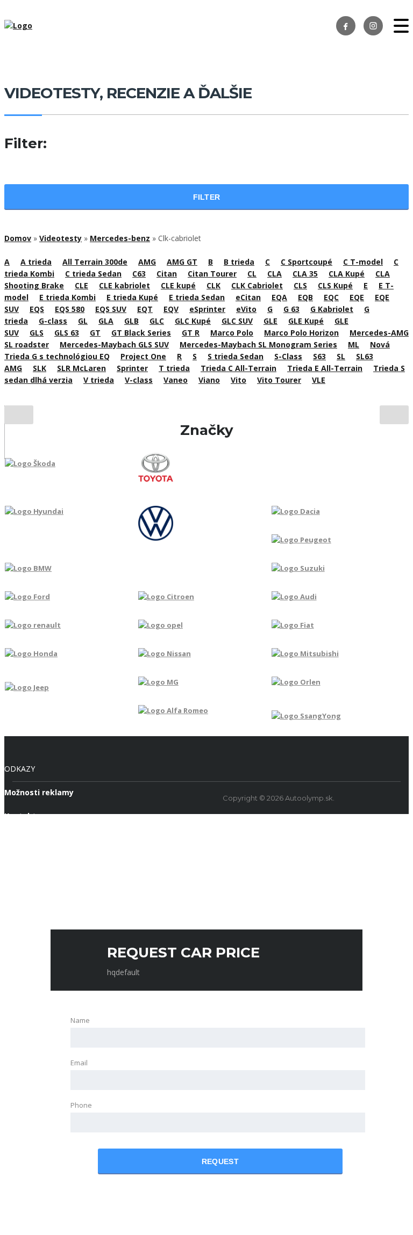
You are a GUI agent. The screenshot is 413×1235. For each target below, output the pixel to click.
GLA (105, 321)
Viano (209, 380)
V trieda (98, 380)
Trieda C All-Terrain (238, 368)
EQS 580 (69, 309)
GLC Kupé (193, 321)
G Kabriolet (331, 309)
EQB (305, 297)
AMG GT (182, 262)
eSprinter (207, 309)
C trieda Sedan (93, 273)
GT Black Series (141, 333)
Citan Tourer (212, 273)
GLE (270, 321)
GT (95, 333)
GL (83, 321)
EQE (357, 297)
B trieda (239, 262)
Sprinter (132, 368)
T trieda (174, 368)
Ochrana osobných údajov (54, 839)
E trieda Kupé (132, 297)
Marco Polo (231, 333)
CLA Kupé (347, 273)
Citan (166, 273)
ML (353, 344)
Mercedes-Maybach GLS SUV (114, 344)
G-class (53, 321)
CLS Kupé (335, 285)
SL (341, 356)
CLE (81, 285)
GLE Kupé (306, 321)
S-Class (288, 356)
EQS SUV (110, 309)
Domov (17, 238)
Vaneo (175, 380)
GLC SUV (237, 321)
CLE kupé (178, 285)
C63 (139, 273)
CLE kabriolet (124, 285)
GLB (131, 321)
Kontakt (20, 816)
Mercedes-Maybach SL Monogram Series (258, 344)
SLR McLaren (81, 368)
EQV (171, 309)
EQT (145, 309)
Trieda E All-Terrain (324, 368)
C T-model (363, 262)
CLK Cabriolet (257, 285)
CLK (213, 285)
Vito (238, 380)
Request (220, 1161)
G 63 (291, 309)
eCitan (248, 297)
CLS (300, 285)
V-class (139, 380)
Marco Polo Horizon (301, 333)
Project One (143, 356)
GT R (191, 333)
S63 (319, 356)
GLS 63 (66, 333)
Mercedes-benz (120, 238)
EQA (279, 297)
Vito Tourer (279, 380)
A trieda (36, 262)
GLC (156, 321)
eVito (246, 309)
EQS (37, 309)
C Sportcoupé (306, 262)
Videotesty (60, 238)
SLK (39, 368)
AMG (147, 262)
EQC (331, 297)
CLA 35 (305, 273)
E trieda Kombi (67, 297)
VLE (318, 380)
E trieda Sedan (197, 297)
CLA (274, 273)
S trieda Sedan (236, 356)
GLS (37, 333)
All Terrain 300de (94, 262)
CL (252, 273)
